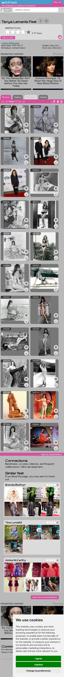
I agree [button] (38, 658)
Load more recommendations (44, 597)
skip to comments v (52, 454)
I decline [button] (38, 664)
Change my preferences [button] (38, 670)
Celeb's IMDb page (10, 43)
